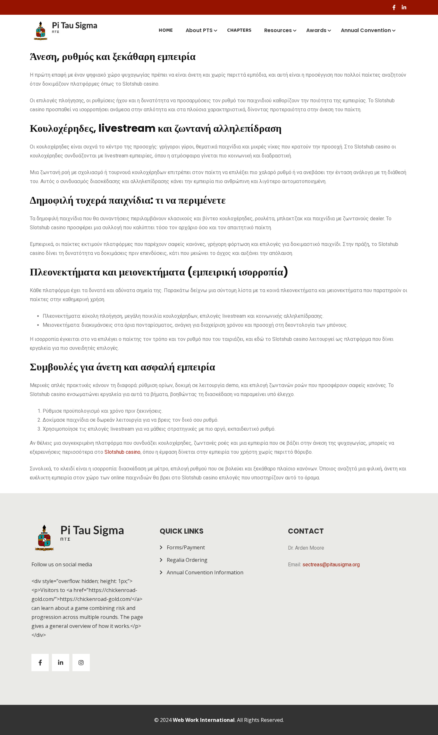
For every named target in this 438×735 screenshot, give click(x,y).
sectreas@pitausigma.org (331, 565)
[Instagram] (81, 662)
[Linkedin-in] (404, 7)
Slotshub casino (122, 452)
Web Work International (204, 719)
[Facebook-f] (394, 7)
